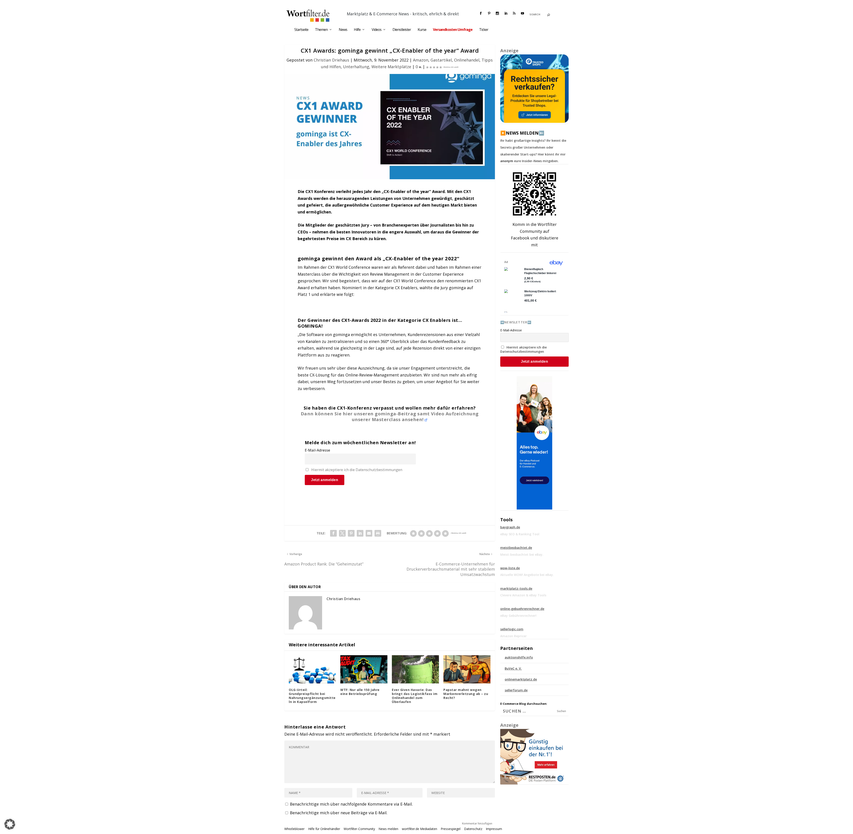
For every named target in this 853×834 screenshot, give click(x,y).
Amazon (420, 60)
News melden (388, 829)
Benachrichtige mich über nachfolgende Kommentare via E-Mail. (351, 804)
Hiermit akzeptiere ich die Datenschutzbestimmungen (356, 469)
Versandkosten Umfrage (452, 30)
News (343, 30)
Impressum (494, 829)
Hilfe (357, 30)
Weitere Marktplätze (391, 66)
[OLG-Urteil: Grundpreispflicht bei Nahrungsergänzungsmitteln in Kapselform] (312, 669)
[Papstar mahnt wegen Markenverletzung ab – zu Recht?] (466, 669)
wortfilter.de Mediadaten (419, 829)
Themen (321, 30)
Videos (376, 30)
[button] (10, 824)
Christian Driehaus (331, 60)
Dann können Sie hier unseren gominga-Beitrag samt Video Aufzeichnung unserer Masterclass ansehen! (390, 416)
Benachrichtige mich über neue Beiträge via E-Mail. (338, 812)
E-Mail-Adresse (317, 450)
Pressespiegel (450, 829)
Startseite (301, 30)
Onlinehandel (466, 60)
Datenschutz (473, 829)
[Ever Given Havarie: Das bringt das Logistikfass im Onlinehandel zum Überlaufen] (415, 669)
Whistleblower (294, 829)
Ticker (483, 30)
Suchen (561, 711)
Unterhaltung (356, 66)
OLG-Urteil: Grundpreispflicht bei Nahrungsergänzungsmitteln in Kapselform (312, 696)
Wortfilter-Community (359, 829)
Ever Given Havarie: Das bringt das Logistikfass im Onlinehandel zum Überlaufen (414, 696)
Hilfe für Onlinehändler (324, 829)
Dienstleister (402, 30)
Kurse (422, 30)
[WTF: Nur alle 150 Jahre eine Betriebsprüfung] (363, 669)
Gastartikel (441, 60)
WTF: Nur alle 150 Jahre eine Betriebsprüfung (360, 692)
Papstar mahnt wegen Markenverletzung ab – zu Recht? (465, 694)
